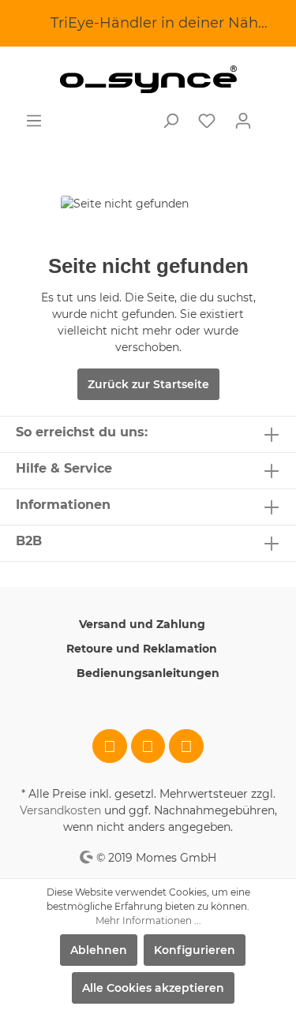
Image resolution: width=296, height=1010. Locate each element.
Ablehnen (98, 950)
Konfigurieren (194, 950)
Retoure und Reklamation (141, 649)
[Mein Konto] (243, 121)
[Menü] (34, 121)
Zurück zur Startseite (148, 384)
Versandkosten (60, 810)
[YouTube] (186, 746)
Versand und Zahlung (142, 624)
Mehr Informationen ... (148, 920)
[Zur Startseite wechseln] (148, 79)
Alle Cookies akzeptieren (153, 988)
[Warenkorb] (270, 114)
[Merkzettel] (207, 121)
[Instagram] (148, 746)
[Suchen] (170, 121)
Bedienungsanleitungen (148, 673)
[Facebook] (109, 746)
